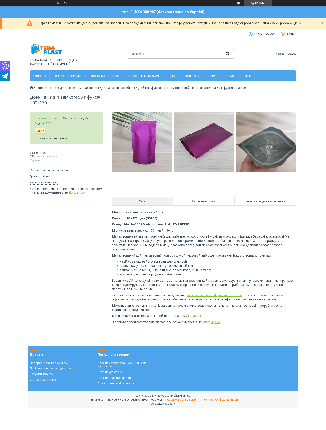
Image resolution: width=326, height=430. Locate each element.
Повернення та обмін (144, 76)
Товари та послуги (67, 76)
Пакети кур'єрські (110, 372)
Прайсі (215, 322)
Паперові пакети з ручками (49, 363)
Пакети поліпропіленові (115, 378)
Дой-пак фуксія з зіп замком (159, 88)
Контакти (192, 76)
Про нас (228, 76)
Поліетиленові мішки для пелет (52, 368)
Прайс (211, 76)
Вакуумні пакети (41, 374)
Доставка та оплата (106, 76)
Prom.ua (185, 395)
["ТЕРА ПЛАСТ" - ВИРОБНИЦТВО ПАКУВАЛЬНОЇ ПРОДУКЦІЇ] (46, 49)
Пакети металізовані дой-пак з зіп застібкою (101, 88)
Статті (246, 76)
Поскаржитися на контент (182, 399)
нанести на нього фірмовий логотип (214, 295)
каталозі (194, 316)
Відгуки (172, 76)
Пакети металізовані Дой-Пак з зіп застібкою (122, 364)
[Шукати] (228, 54)
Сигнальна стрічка (43, 380)
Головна (39, 76)
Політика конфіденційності (220, 399)
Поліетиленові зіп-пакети (116, 383)
